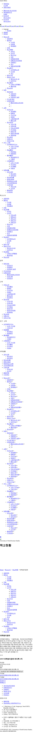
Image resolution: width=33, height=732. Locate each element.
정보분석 (10, 297)
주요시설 (10, 369)
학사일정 (6, 314)
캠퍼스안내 (7, 246)
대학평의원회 (11, 228)
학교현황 (6, 209)
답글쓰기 (3, 680)
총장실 (6, 200)
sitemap (6, 32)
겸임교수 (13, 219)
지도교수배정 (11, 305)
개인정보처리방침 (9, 686)
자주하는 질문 (11, 269)
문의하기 (6, 695)
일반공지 (10, 358)
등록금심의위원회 (12, 230)
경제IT (9, 292)
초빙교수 (13, 220)
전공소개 (6, 285)
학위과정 (6, 263)
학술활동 (6, 330)
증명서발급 (7, 7)
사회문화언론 (11, 294)
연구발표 (10, 307)
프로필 (9, 204)
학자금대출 (7, 360)
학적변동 (10, 312)
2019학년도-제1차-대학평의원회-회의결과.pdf (12, 671)
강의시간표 (7, 318)
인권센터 (6, 375)
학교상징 (6, 257)
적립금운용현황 (12, 235)
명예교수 (13, 217)
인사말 (9, 202)
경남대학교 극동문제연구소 (12, 703)
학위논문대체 (11, 310)
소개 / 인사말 (11, 326)
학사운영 (6, 299)
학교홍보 (6, 252)
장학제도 (10, 267)
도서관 (9, 371)
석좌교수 (13, 222)
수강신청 (10, 301)
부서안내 (10, 224)
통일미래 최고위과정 (10, 10)
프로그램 (10, 276)
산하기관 (10, 328)
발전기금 (6, 244)
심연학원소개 (11, 239)
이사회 (9, 241)
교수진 (9, 213)
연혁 (5, 208)
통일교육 (10, 296)
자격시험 (10, 303)
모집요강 (10, 265)
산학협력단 (7, 341)
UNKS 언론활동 (12, 253)
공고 (8, 233)
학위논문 (10, 308)
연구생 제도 (7, 271)
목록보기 (3, 682)
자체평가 (10, 231)
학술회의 (10, 333)
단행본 (9, 339)
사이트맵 (6, 693)
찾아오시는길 (11, 248)
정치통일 (10, 286)
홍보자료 (10, 255)
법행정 (9, 288)
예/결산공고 (7, 691)
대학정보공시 (8, 687)
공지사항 (6, 354)
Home (1, 570)
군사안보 (10, 290)
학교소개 (8, 570)
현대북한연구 (11, 337)
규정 (8, 226)
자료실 (9, 348)
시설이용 (6, 367)
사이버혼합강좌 (8, 365)
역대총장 (10, 206)
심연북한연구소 (8, 324)
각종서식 (6, 316)
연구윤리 (10, 346)
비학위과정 (7, 273)
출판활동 (6, 335)
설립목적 (6, 198)
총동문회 (6, 373)
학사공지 (10, 356)
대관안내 (10, 250)
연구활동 (10, 344)
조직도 (9, 211)
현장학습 (10, 331)
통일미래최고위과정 (13, 274)
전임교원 (13, 215)
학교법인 (6, 237)
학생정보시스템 (8, 364)
